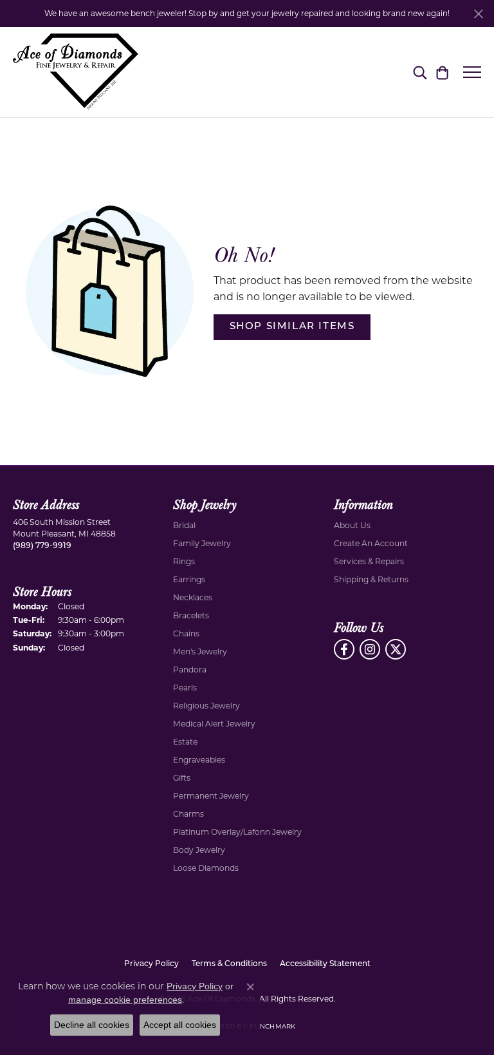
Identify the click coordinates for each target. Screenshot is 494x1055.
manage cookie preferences (125, 999)
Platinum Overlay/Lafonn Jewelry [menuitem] (237, 832)
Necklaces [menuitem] (192, 597)
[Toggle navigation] (472, 72)
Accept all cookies (179, 1025)
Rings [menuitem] (184, 561)
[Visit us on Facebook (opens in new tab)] (344, 649)
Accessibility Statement (325, 964)
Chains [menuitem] (186, 633)
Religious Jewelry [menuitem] (206, 705)
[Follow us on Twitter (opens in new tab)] (395, 649)
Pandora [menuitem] (189, 669)
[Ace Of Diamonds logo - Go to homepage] (75, 72)
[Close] (478, 14)
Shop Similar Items (292, 327)
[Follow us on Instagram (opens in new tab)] (370, 649)
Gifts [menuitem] (181, 778)
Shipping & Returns (371, 579)
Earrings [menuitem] (189, 579)
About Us (352, 525)
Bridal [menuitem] (184, 525)
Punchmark (272, 1026)
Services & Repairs (369, 561)
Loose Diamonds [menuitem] (206, 868)
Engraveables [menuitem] (199, 760)
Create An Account (371, 543)
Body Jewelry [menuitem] (199, 850)
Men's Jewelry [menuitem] (200, 651)
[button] (420, 72)
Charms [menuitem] (188, 814)
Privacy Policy (151, 964)
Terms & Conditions (229, 964)
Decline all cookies (91, 1025)
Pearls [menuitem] (185, 687)
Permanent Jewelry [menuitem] (211, 796)
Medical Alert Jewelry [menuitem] (214, 723)
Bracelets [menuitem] (191, 615)
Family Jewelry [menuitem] (202, 543)
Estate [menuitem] (185, 741)
